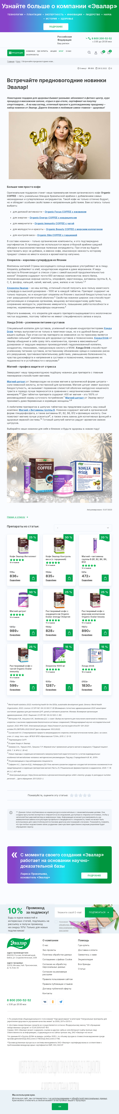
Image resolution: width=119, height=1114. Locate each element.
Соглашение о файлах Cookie (57, 959)
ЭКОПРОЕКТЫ (32, 55)
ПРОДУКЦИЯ (17, 53)
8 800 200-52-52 (102, 38)
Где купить (83, 945)
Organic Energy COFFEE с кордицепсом (53, 217)
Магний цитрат (16, 381)
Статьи (81, 969)
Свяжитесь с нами (87, 954)
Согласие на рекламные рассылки (55, 973)
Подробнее (15, 580)
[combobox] (83, 527)
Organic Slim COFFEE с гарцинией (57, 235)
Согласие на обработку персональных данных (55, 965)
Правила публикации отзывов (58, 984)
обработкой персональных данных (89, 1098)
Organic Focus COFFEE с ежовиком (65, 211)
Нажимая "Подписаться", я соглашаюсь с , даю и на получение (84, 926)
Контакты (47, 993)
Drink (105, 337)
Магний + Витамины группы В (37, 410)
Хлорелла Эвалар (17, 288)
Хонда (98, 337)
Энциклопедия (85, 959)
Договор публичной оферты (57, 988)
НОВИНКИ (30, 51)
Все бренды (84, 964)
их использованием (59, 1098)
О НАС (68, 51)
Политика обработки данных (57, 954)
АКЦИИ (53, 51)
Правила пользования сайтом (58, 979)
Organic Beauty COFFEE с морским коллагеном (74, 229)
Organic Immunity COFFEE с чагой (54, 223)
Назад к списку (16, 517)
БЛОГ (61, 51)
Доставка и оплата (87, 950)
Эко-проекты (49, 950)
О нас (45, 945)
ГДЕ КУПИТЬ (42, 51)
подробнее (56, 26)
